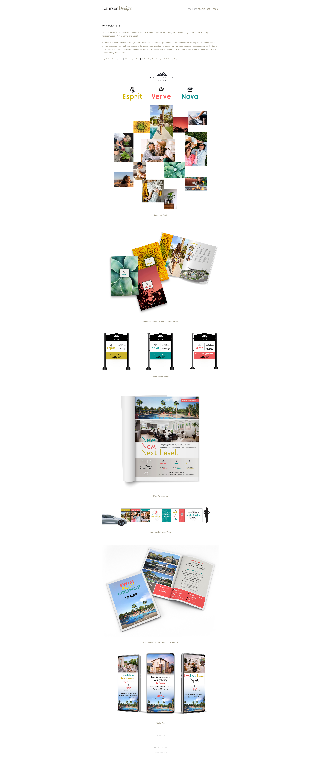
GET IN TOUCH (212, 9)
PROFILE (201, 9)
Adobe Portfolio (163, 752)
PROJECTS (192, 9)
